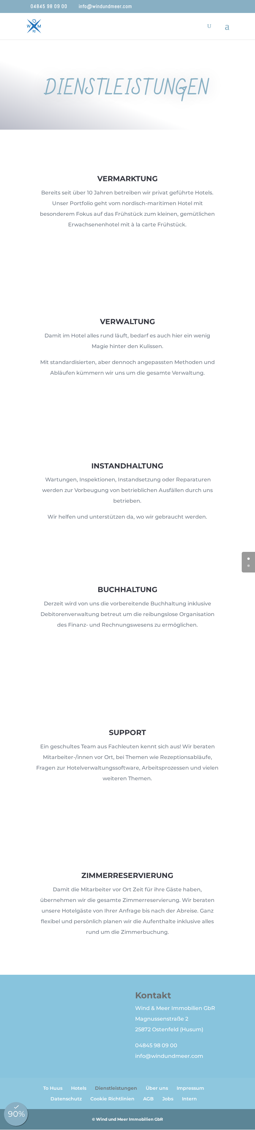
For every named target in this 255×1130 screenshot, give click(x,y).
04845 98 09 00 (156, 1045)
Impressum (190, 1088)
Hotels (78, 1088)
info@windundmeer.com (169, 1056)
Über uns (157, 1088)
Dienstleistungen (116, 1088)
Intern (189, 1099)
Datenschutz (66, 1099)
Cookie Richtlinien (112, 1099)
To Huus (52, 1088)
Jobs (167, 1099)
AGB (148, 1099)
